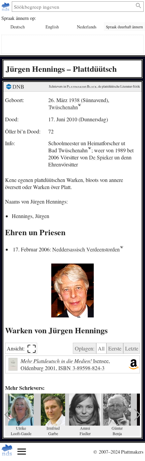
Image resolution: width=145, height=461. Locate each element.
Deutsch (17, 27)
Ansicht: (21, 348)
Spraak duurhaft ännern (124, 26)
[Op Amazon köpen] (133, 364)
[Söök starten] (139, 5)
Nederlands (86, 27)
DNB (17, 86)
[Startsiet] (6, 6)
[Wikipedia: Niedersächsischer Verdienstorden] (121, 249)
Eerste (114, 348)
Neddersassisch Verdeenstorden (86, 249)
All (101, 348)
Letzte (131, 348)
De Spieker (101, 157)
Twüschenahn (63, 107)
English (52, 27)
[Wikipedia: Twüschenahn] (89, 150)
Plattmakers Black (82, 86)
